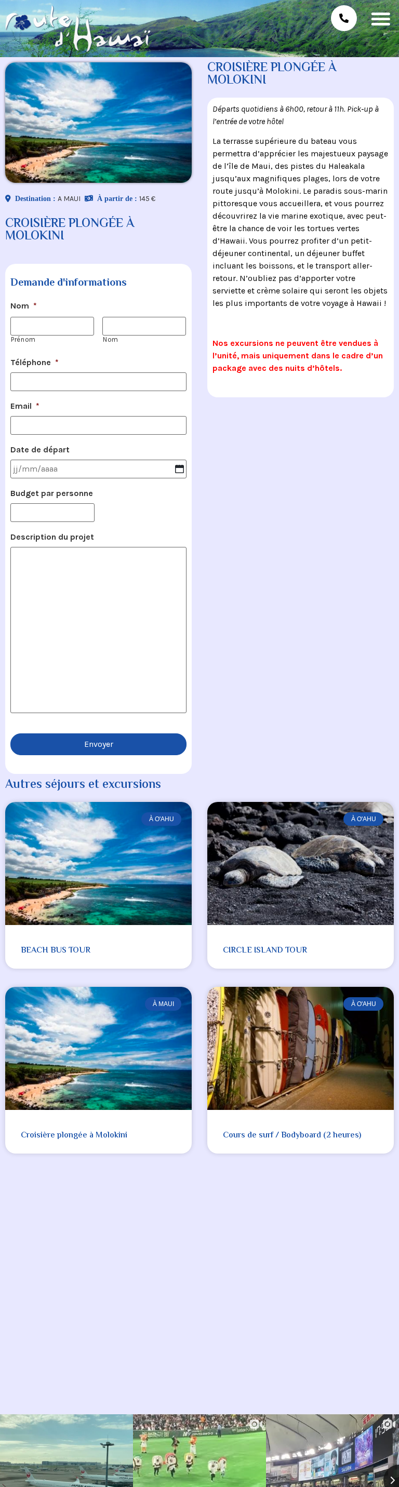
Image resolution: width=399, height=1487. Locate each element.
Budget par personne (51, 493)
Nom (23, 306)
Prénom (23, 339)
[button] (380, 18)
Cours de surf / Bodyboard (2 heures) (292, 1135)
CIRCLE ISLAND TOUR (265, 950)
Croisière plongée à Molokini (74, 1135)
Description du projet (52, 537)
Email (24, 406)
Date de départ (40, 449)
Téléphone (34, 362)
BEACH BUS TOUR (55, 950)
